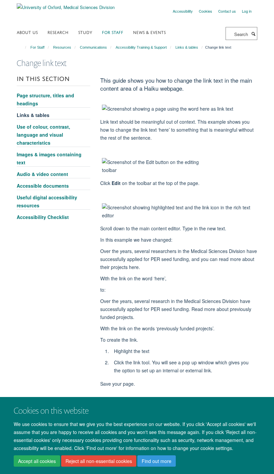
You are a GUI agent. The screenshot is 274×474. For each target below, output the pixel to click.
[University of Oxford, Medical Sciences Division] (66, 5)
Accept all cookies (37, 461)
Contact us (227, 11)
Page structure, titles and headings (45, 99)
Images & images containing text (49, 158)
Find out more (156, 461)
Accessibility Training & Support (141, 47)
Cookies (205, 11)
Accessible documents (43, 185)
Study (85, 32)
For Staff (112, 32)
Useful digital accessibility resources (47, 201)
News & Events (149, 32)
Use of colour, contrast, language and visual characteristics (43, 134)
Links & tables (186, 47)
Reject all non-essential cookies (98, 461)
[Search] (253, 33)
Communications (93, 47)
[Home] (22, 47)
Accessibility (183, 11)
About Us (27, 32)
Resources (62, 47)
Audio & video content (42, 174)
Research (57, 32)
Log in (247, 11)
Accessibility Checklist (43, 217)
